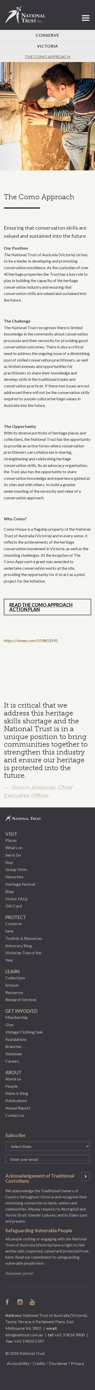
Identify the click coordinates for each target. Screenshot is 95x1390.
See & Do (13, 854)
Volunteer (13, 1053)
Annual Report (17, 1107)
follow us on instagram (20, 1302)
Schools (12, 985)
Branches (13, 1046)
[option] (47, 116)
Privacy (77, 1363)
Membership (16, 1017)
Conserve (47, 35)
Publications (16, 1100)
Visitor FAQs (16, 898)
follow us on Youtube (33, 1302)
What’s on (14, 847)
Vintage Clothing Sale (24, 1031)
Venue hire (14, 876)
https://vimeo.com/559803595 (31, 640)
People (11, 1086)
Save (9, 930)
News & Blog (16, 1093)
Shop (9, 891)
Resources (14, 992)
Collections (15, 977)
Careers (12, 1061)
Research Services (20, 999)
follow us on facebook (8, 1302)
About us (13, 1078)
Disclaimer (58, 1363)
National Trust (27, 15)
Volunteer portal (19, 1273)
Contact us (14, 1115)
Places (11, 840)
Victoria (47, 46)
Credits (39, 1363)
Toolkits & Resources (23, 938)
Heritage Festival (20, 884)
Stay (9, 862)
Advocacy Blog (18, 945)
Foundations (16, 1039)
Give (9, 1024)
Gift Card (13, 905)
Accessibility (18, 1363)
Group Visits (16, 869)
